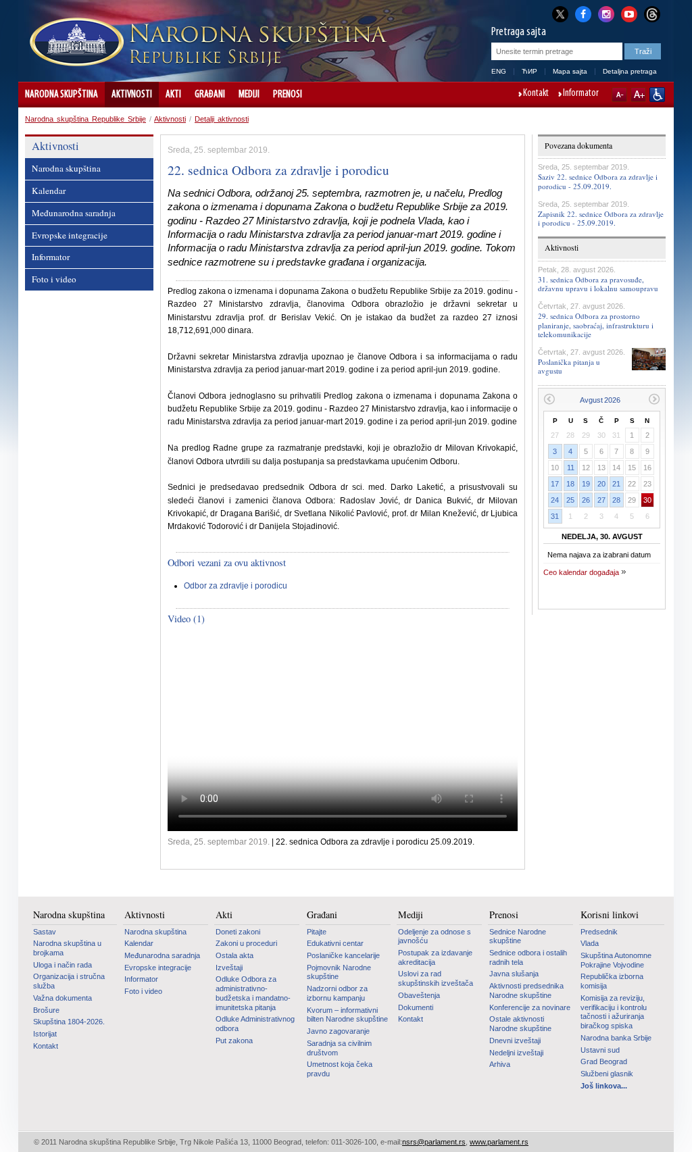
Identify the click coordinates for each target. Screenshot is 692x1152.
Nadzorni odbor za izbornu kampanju (337, 993)
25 (570, 500)
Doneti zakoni (238, 932)
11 (570, 468)
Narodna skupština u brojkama (67, 948)
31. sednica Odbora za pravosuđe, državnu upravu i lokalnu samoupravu (598, 283)
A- (619, 94)
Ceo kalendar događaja (581, 572)
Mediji (249, 94)
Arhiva (499, 1064)
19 (586, 484)
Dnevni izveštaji (515, 1040)
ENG (498, 71)
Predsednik (599, 932)
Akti (173, 94)
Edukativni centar (335, 943)
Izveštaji (229, 967)
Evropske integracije (69, 235)
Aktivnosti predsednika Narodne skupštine (526, 990)
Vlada (589, 943)
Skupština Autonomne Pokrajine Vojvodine (615, 960)
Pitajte (316, 932)
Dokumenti (415, 1007)
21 (616, 484)
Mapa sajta (570, 71)
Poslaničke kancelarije (343, 955)
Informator (581, 94)
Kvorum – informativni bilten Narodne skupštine (347, 1015)
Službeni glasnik (606, 1074)
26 (586, 500)
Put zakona (234, 1040)
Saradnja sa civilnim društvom (339, 1048)
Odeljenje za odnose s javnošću (434, 936)
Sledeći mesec (654, 399)
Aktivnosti (132, 94)
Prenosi (287, 94)
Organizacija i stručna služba (69, 981)
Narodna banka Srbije (615, 1038)
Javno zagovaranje (338, 1031)
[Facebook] (583, 13)
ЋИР (529, 71)
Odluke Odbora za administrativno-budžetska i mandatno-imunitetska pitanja (253, 993)
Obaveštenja (419, 995)
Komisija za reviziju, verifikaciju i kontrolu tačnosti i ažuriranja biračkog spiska (613, 1012)
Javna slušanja (514, 974)
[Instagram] (606, 13)
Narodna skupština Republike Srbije (85, 119)
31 (555, 516)
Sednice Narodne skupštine (517, 936)
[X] (560, 14)
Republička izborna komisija (611, 981)
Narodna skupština (61, 94)
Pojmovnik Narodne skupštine (339, 972)
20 (601, 484)
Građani (210, 94)
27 (601, 500)
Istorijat (45, 1034)
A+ (638, 94)
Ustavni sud (600, 1050)
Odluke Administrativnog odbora (255, 1023)
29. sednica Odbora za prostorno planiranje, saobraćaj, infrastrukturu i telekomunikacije (595, 325)
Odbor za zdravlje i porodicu (235, 586)
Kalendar (49, 190)
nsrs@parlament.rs (434, 1142)
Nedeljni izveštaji (516, 1053)
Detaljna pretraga (630, 71)
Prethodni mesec (549, 399)
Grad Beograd (603, 1061)
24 (555, 500)
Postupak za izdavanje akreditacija (435, 957)
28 (616, 500)
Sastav (44, 932)
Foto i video (54, 279)
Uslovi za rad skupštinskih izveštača (435, 978)
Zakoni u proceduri (246, 943)
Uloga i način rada (62, 965)
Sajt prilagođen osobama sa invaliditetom (657, 94)
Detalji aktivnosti (222, 119)
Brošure (46, 1010)
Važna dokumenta (62, 998)
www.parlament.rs (499, 1142)
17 (555, 484)
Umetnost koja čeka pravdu (339, 1069)
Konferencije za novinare (529, 1007)
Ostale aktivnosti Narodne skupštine (520, 1023)
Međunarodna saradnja (74, 213)
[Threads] (652, 14)
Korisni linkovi (609, 915)
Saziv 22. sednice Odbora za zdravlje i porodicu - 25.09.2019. (598, 181)
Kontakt (536, 94)
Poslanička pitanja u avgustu (569, 366)
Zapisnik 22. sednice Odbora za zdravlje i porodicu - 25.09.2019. (601, 218)
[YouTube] (629, 13)
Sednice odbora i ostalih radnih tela (528, 957)
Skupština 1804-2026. (69, 1022)
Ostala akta (234, 955)
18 (570, 484)
